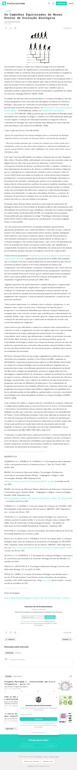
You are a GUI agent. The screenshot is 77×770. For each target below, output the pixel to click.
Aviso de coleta (53, 757)
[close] (56, 697)
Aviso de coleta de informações (42, 725)
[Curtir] (6, 28)
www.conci (47, 580)
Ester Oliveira (16, 689)
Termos (45, 757)
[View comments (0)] (11, 28)
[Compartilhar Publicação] (53, 3)
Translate (8, 11)
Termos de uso (49, 723)
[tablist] (13, 653)
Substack (30, 766)
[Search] (49, 3)
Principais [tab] (8, 676)
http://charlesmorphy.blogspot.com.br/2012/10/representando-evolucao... (37, 598)
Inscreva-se (61, 3)
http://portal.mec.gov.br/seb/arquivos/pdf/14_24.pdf (29, 481)
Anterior (11, 639)
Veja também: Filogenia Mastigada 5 (16, 687)
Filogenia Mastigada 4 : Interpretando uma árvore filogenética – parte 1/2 (29, 682)
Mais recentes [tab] (17, 676)
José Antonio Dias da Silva (12, 22)
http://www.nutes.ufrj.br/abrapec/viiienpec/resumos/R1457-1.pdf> (42, 547)
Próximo (66, 639)
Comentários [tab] (9, 653)
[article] (38, 686)
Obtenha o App (48, 761)
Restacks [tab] (18, 653)
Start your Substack (32, 761)
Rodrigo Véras (17, 705)
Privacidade (38, 757)
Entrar (71, 3)
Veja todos (9, 729)
